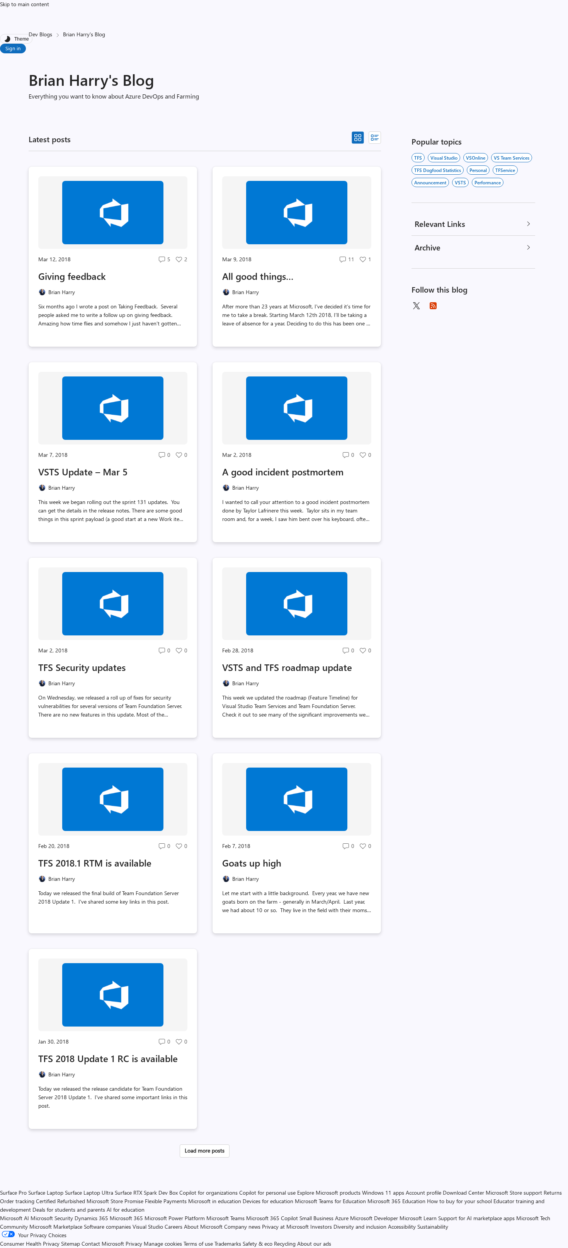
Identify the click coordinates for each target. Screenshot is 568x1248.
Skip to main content (24, 4)
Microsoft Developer (374, 1218)
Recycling (285, 1243)
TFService (505, 170)
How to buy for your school (459, 1201)
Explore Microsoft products (329, 1192)
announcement (430, 182)
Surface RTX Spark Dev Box (146, 1192)
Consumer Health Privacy (30, 1243)
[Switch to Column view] (375, 137)
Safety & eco (257, 1243)
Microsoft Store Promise (115, 1201)
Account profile (423, 1192)
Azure (342, 1218)
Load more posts (204, 1150)
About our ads (314, 1243)
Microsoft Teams (225, 1218)
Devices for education (268, 1201)
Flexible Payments (166, 1201)
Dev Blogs (40, 34)
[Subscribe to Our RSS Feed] (433, 305)
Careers (173, 1226)
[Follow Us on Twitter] (416, 305)
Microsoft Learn (418, 1218)
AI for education (126, 1209)
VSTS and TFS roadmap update (287, 667)
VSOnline (475, 158)
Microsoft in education (214, 1201)
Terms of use (198, 1243)
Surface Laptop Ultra (89, 1192)
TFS (418, 158)
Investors (321, 1226)
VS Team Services (511, 158)
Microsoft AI (14, 1218)
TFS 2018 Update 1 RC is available (108, 1058)
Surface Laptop (45, 1192)
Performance (487, 182)
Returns (553, 1192)
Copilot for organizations (208, 1192)
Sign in (12, 48)
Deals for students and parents (68, 1209)
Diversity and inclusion (359, 1226)
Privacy (135, 1243)
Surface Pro (13, 1192)
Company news (242, 1226)
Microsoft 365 (126, 1218)
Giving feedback (72, 276)
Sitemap (70, 1243)
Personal (478, 170)
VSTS (460, 182)
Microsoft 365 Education (396, 1201)
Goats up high (251, 862)
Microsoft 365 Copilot (272, 1218)
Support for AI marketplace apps (476, 1218)
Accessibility (402, 1226)
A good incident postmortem (283, 471)
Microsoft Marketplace (55, 1226)
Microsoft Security (52, 1218)
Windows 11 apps (383, 1192)
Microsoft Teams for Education (330, 1201)
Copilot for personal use (267, 1192)
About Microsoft (203, 1226)
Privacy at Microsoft (285, 1226)
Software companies (107, 1226)
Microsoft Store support (514, 1192)
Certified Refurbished (60, 1201)
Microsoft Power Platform (175, 1218)
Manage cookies (163, 1243)
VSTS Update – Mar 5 (83, 471)
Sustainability (432, 1226)
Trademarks (227, 1243)
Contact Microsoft (103, 1243)
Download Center (463, 1192)
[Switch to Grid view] (358, 137)
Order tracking (17, 1201)
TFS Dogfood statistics (437, 170)
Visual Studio (443, 158)
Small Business (316, 1218)
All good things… (258, 276)
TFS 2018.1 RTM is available (94, 862)
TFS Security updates (82, 667)
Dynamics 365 (91, 1218)
